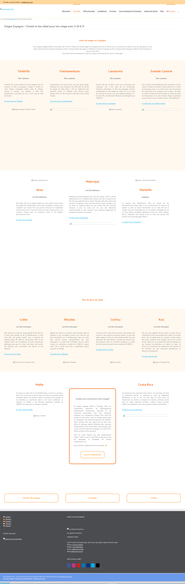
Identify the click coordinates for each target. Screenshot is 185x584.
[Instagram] (73, 565)
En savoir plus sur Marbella (131, 221)
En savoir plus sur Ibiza (24, 219)
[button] (178, 11)
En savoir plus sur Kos (149, 356)
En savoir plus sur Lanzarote (106, 103)
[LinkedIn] (83, 565)
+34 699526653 (77, 546)
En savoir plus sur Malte (24, 409)
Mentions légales (8, 578)
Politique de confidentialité (23, 578)
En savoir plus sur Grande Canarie (153, 103)
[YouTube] (78, 565)
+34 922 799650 (77, 544)
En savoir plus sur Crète (12, 353)
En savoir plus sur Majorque (78, 217)
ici (85, 441)
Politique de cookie (39, 578)
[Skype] (93, 565)
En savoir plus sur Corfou (104, 349)
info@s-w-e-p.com (27, 2)
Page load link (5, 582)
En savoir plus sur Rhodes (59, 353)
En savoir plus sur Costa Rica (132, 409)
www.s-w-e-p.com (77, 551)
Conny (11, 18)
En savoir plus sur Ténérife (13, 101)
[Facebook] (69, 565)
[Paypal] (88, 565)
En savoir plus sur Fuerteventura (61, 101)
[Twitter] (98, 565)
